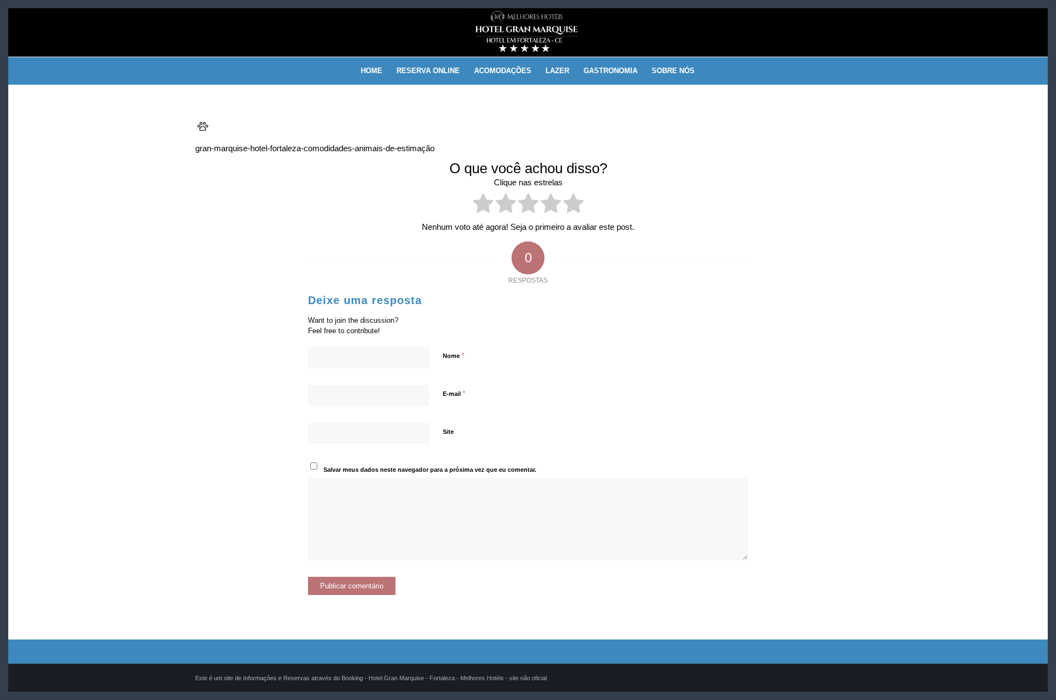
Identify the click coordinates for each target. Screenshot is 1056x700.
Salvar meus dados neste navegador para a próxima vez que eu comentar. (429, 469)
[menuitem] (371, 71)
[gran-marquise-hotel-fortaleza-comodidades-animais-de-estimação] (202, 130)
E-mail (454, 393)
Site (448, 431)
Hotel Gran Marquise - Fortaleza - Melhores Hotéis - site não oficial (458, 678)
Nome (453, 355)
